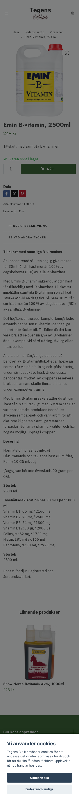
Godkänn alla (39, 778)
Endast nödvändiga (39, 789)
